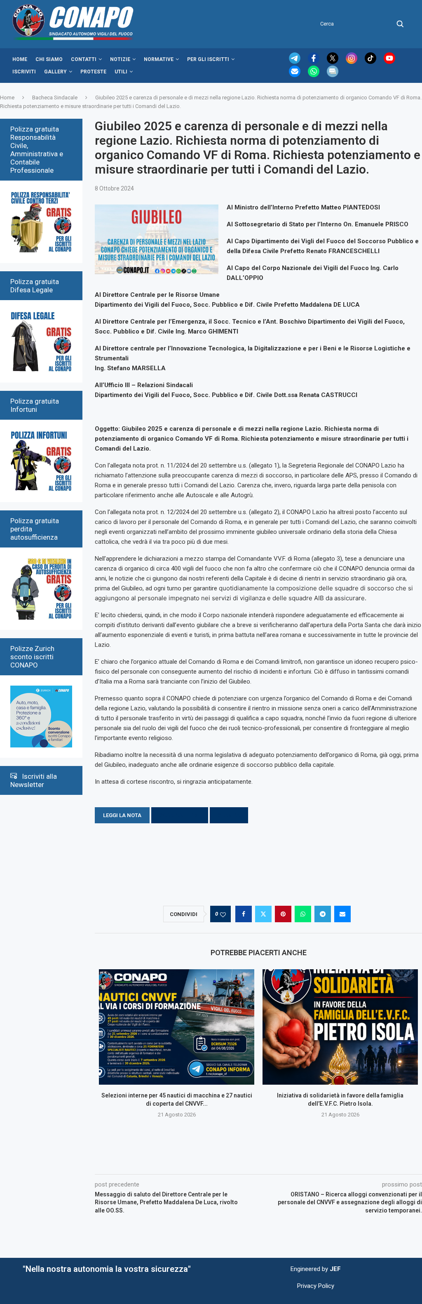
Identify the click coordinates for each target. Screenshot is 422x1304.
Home (19, 59)
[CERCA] (400, 24)
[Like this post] (223, 914)
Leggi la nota (122, 815)
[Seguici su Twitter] (333, 62)
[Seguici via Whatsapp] (314, 75)
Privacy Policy (315, 1286)
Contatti (83, 59)
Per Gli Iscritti (208, 59)
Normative (158, 59)
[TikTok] (371, 62)
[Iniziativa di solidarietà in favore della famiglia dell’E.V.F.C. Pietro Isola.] (340, 1027)
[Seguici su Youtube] (389, 62)
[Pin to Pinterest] (283, 914)
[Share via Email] (342, 914)
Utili (121, 72)
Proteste (93, 72)
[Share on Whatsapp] (303, 914)
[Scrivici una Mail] (295, 75)
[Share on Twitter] (263, 914)
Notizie (120, 59)
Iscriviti (24, 72)
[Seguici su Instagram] (352, 62)
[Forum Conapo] (332, 75)
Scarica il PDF (179, 815)
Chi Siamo (49, 59)
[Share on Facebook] (243, 914)
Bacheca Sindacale (54, 97)
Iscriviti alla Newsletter (33, 780)
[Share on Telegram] (322, 914)
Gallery (55, 72)
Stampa (229, 815)
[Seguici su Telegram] (295, 62)
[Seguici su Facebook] (314, 62)
